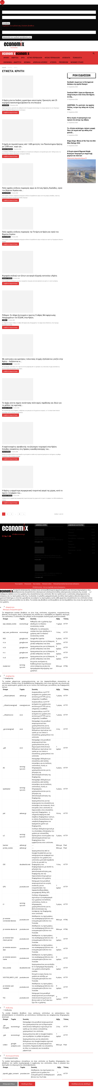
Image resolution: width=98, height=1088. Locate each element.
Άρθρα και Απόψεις (40, 62)
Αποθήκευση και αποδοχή (80, 1084)
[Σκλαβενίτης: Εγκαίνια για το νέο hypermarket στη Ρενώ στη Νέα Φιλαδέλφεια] (49, 532)
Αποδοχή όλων (26, 1084)
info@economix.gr (18, 534)
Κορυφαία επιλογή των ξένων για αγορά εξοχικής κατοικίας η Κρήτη (29, 276)
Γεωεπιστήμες (5, 105)
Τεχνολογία (77, 58)
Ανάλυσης (9, 1008)
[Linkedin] (6, 536)
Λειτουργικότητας (12, 1056)
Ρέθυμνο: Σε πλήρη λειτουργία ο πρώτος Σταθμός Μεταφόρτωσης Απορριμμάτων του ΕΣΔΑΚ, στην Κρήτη (29, 316)
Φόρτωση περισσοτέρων (76, 158)
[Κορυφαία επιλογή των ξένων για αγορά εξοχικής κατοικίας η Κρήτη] (32, 262)
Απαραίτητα (10, 607)
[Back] (3, 5)
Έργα (22, 58)
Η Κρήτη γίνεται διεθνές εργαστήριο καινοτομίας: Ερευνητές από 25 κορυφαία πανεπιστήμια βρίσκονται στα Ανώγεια (29, 101)
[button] (93, 54)
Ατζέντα (53, 62)
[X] (8, 536)
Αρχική (6, 58)
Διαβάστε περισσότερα (11, 112)
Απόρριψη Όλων (9, 1084)
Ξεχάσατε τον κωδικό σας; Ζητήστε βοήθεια (18, 26)
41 (19, 514)
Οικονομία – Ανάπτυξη (12, 62)
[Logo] (9, 54)
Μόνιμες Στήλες (77, 62)
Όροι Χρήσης (36, 584)
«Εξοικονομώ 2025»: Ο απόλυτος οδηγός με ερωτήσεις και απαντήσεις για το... (48, 574)
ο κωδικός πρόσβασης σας (11, 21)
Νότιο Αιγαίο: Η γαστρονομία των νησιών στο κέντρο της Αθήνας (79, 119)
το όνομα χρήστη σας (10, 15)
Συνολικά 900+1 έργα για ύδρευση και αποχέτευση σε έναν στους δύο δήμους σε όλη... (80, 95)
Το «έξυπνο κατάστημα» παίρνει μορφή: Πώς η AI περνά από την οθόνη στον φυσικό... (81, 130)
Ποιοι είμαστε (19, 584)
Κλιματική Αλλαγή (6, 192)
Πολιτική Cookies (46, 584)
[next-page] (23, 514)
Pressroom (63, 62)
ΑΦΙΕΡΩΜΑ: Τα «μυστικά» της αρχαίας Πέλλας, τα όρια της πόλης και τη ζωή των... (80, 107)
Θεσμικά (27, 62)
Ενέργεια (14, 58)
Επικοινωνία (27, 584)
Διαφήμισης (10, 676)
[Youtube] (10, 536)
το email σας (6, 35)
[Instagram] (4, 536)
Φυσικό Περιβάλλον (52, 58)
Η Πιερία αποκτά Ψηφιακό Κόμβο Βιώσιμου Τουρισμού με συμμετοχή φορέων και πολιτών (79, 153)
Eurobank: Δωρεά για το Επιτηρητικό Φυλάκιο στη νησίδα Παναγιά (80, 83)
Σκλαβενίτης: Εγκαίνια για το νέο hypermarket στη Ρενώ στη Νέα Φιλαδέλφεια (49, 539)
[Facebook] (2, 536)
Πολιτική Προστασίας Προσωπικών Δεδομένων (66, 584)
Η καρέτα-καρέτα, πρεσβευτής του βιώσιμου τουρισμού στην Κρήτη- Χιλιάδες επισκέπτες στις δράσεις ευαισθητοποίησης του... (29, 448)
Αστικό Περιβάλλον (34, 58)
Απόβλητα (66, 58)
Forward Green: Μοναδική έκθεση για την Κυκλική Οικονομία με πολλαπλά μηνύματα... (49, 556)
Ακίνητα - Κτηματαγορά (7, 149)
